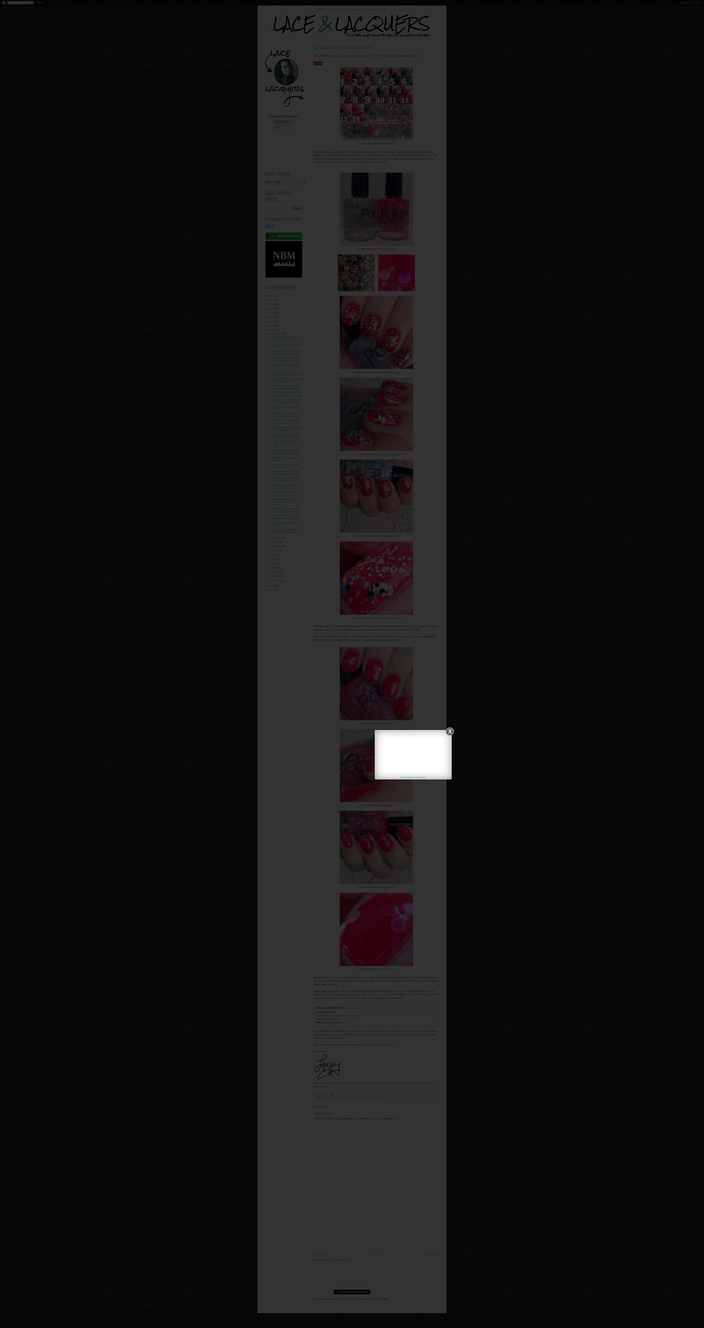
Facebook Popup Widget (413, 777)
